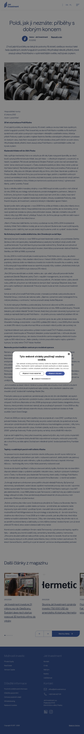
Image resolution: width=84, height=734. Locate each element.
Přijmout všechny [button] (55, 373)
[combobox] (69, 354)
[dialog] (42, 367)
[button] (42, 379)
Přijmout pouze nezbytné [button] (32, 373)
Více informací (64, 368)
